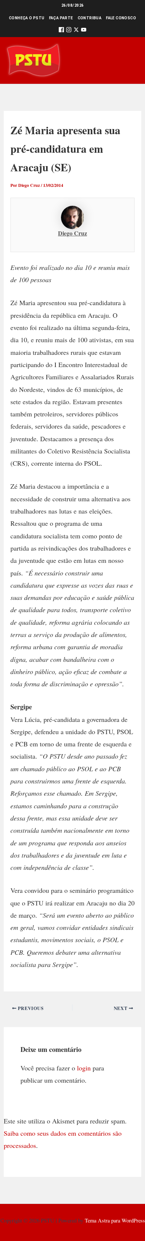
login (84, 1067)
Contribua (90, 18)
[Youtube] (83, 31)
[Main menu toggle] (129, 60)
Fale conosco (121, 18)
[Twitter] (76, 31)
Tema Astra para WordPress (115, 1220)
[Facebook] (61, 31)
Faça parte (61, 18)
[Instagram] (68, 31)
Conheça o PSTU (27, 18)
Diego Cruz (72, 233)
